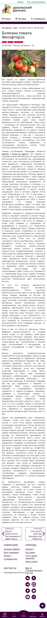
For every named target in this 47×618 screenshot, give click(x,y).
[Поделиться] (32, 45)
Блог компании (11, 552)
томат (4, 42)
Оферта (20, 2)
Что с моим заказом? (36, 2)
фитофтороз (19, 42)
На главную (7, 28)
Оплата (8, 19)
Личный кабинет (12, 549)
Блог (15, 28)
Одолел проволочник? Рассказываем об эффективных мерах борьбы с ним (13, 534)
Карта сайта (31, 561)
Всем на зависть (20, 154)
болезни (10, 42)
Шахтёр (5, 154)
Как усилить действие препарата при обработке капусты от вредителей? (35, 534)
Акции (7, 555)
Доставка (22, 19)
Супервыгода (39, 19)
